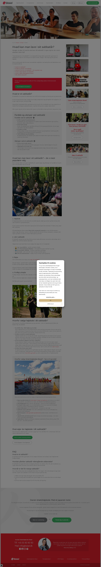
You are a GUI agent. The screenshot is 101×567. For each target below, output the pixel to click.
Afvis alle (50, 304)
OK (50, 300)
